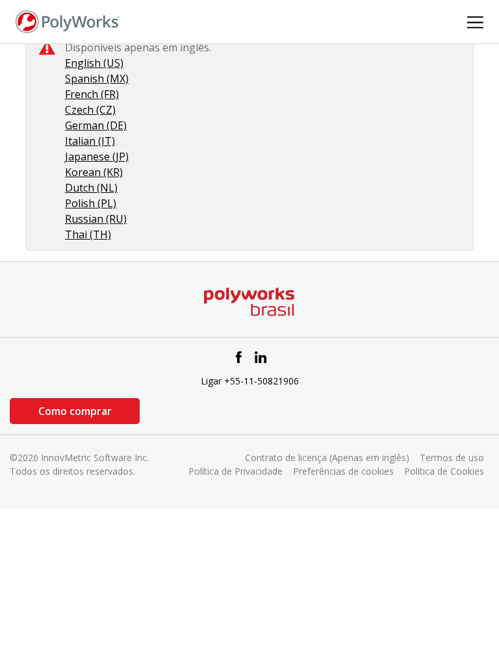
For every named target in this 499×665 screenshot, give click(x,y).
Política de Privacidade (235, 471)
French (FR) (92, 94)
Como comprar (75, 411)
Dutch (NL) (91, 188)
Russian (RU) (96, 219)
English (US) (94, 63)
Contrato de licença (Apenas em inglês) (327, 457)
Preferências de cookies (343, 471)
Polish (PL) (90, 203)
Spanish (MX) (97, 78)
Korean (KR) (94, 172)
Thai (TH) (88, 234)
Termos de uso (452, 457)
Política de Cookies (444, 471)
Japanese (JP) (97, 156)
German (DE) (96, 125)
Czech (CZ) (90, 110)
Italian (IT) (90, 141)
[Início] (68, 21)
